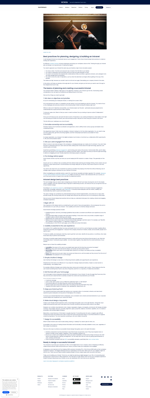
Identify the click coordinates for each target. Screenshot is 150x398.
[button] (10, 395)
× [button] (17, 379)
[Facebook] (108, 377)
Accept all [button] (6, 392)
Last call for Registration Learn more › (78, 2)
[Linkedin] (101, 377)
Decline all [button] (13, 392)
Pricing (86, 7)
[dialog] (10, 387)
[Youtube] (111, 379)
